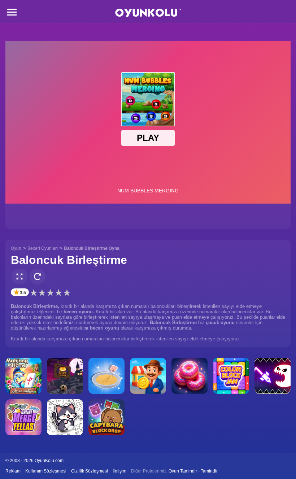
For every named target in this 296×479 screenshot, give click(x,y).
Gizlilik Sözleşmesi (89, 471)
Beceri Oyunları (42, 248)
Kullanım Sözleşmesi (45, 471)
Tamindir (209, 471)
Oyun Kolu (148, 12)
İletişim (119, 471)
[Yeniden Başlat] (37, 276)
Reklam (13, 471)
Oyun (16, 248)
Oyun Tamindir (183, 471)
